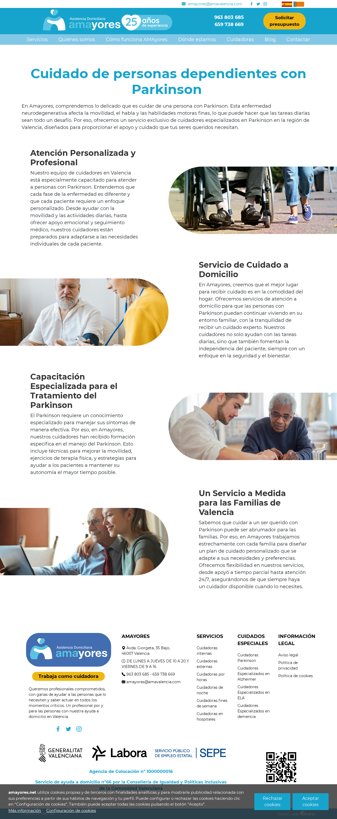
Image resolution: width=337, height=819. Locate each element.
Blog (270, 39)
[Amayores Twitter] (258, 4)
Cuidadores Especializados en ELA (253, 692)
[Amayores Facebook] (251, 4)
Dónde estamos (197, 39)
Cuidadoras (240, 39)
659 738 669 (163, 674)
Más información (24, 810)
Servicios (37, 39)
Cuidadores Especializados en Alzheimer (253, 674)
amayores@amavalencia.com (153, 682)
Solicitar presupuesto (284, 21)
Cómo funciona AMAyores (136, 39)
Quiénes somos (76, 39)
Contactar (298, 39)
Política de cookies (295, 675)
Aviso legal (288, 655)
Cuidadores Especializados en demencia (253, 711)
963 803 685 (137, 674)
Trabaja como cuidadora (68, 676)
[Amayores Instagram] (265, 4)
